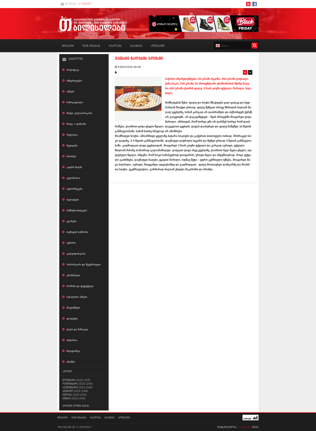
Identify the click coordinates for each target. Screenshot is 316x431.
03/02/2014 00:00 (129, 67)
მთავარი (62, 418)
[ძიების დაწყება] (254, 46)
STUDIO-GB (244, 427)
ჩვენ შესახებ (79, 418)
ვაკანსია (109, 418)
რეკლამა (95, 418)
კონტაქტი (124, 418)
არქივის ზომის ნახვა (76, 406)
